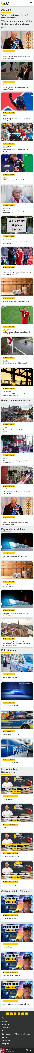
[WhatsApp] (7, 1013)
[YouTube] (19, 1013)
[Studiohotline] (26, 1013)
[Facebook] (11, 1013)
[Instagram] (15, 1013)
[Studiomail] (22, 1013)
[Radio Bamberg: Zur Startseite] (15, 3)
